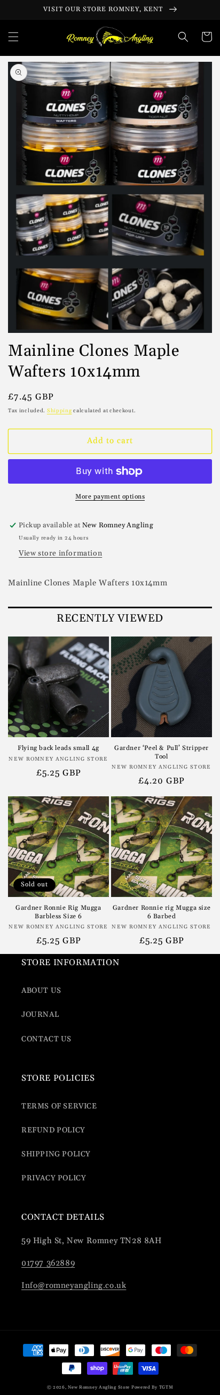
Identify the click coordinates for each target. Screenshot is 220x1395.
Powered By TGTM (152, 1387)
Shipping (59, 410)
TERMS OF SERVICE (59, 1106)
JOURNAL (40, 1014)
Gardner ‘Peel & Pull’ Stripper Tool (161, 752)
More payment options (110, 497)
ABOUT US (41, 991)
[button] (13, 36)
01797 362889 (48, 1263)
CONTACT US (46, 1039)
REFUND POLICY (53, 1130)
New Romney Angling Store (99, 1387)
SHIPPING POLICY (56, 1154)
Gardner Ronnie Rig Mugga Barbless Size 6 (58, 912)
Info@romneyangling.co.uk (73, 1285)
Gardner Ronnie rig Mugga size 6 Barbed (161, 912)
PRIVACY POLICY (53, 1178)
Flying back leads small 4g (58, 748)
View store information (60, 553)
